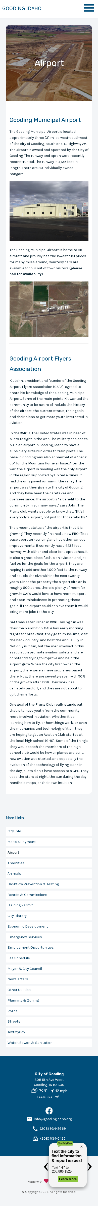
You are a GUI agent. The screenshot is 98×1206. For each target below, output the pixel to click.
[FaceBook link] (49, 1113)
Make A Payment (22, 842)
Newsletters (18, 979)
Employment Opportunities (31, 947)
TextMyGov (16, 1032)
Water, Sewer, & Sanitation (30, 1043)
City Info (14, 831)
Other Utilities (19, 990)
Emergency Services (25, 937)
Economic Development (28, 926)
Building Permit (20, 905)
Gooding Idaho (21, 8)
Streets (14, 1021)
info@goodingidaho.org (53, 1119)
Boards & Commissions (27, 895)
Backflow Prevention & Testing (33, 884)
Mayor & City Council (25, 969)
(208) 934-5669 (53, 1128)
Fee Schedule (19, 958)
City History (17, 916)
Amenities (16, 863)
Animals (14, 873)
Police (13, 1011)
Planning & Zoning (23, 1000)
